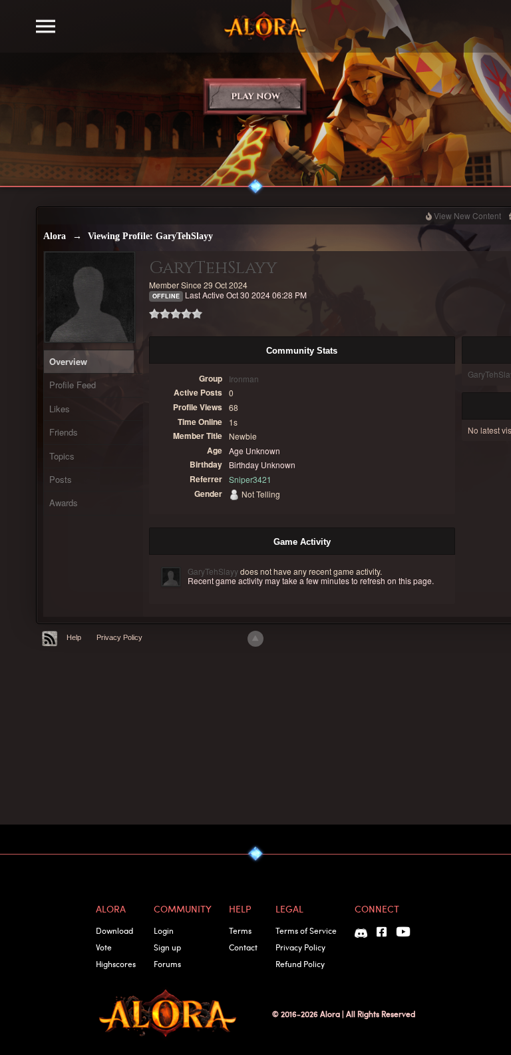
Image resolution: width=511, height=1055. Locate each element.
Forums (167, 964)
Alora (54, 236)
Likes (59, 408)
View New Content (467, 215)
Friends (63, 432)
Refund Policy (300, 964)
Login (164, 930)
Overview (68, 361)
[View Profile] (171, 577)
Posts (60, 479)
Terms (240, 930)
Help (74, 637)
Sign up (167, 947)
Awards (63, 502)
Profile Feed (72, 384)
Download (114, 930)
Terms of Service (306, 930)
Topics (62, 456)
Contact (243, 947)
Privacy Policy (119, 637)
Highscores (116, 964)
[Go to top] (255, 639)
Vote (104, 947)
